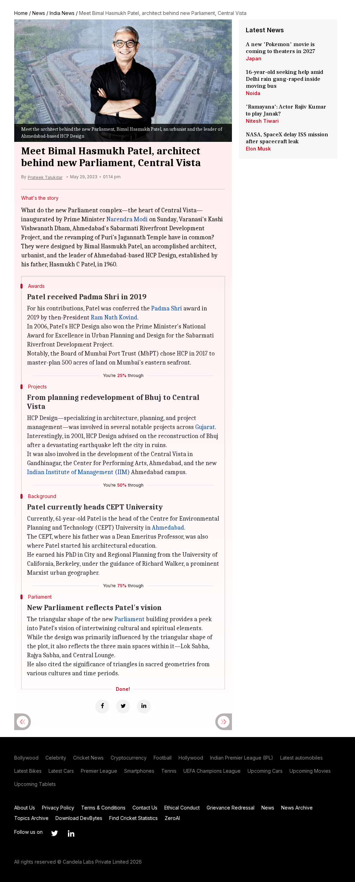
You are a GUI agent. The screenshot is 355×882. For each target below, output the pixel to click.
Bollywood (26, 758)
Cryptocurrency (129, 758)
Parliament (129, 619)
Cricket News (88, 758)
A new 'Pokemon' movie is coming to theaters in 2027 (280, 48)
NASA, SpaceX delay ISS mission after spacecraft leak (287, 138)
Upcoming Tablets (35, 784)
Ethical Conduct (182, 808)
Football (163, 758)
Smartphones (139, 771)
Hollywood (191, 758)
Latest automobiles (301, 758)
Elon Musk (258, 149)
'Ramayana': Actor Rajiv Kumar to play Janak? (286, 110)
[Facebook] (102, 706)
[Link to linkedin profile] (71, 833)
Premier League (99, 771)
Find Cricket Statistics (133, 818)
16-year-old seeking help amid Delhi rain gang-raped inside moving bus (284, 79)
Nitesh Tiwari (262, 121)
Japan (253, 58)
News (38, 13)
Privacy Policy (58, 808)
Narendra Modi (127, 219)
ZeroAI (172, 818)
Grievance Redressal (230, 808)
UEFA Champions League (212, 771)
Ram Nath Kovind (114, 317)
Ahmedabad (168, 527)
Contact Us (144, 808)
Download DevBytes (78, 818)
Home (21, 13)
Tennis (168, 771)
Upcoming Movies (310, 771)
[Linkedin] (144, 706)
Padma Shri (166, 308)
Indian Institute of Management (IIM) (78, 472)
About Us (24, 808)
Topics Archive (31, 818)
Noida (253, 93)
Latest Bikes (28, 771)
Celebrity (55, 758)
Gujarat (205, 427)
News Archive (297, 808)
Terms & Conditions (103, 808)
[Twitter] (123, 706)
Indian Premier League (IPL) (241, 758)
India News (62, 13)
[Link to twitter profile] (54, 833)
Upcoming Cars (265, 771)
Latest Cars (61, 771)
